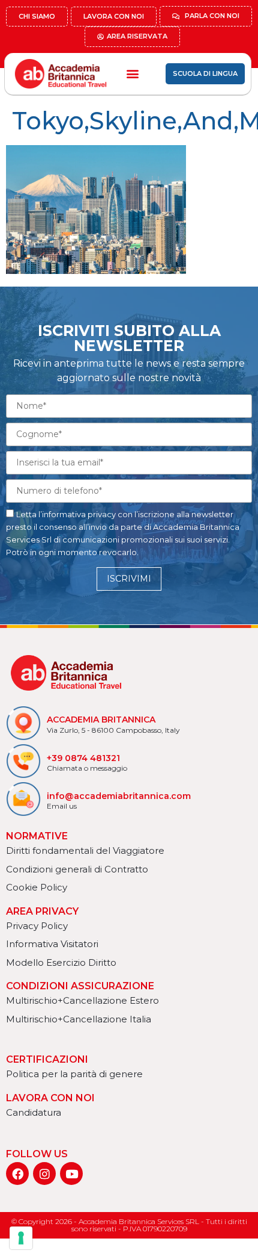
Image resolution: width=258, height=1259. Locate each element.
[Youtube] (71, 1173)
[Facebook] (17, 1173)
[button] (132, 74)
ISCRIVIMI (129, 578)
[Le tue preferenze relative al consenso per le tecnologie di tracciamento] (21, 1237)
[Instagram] (44, 1173)
